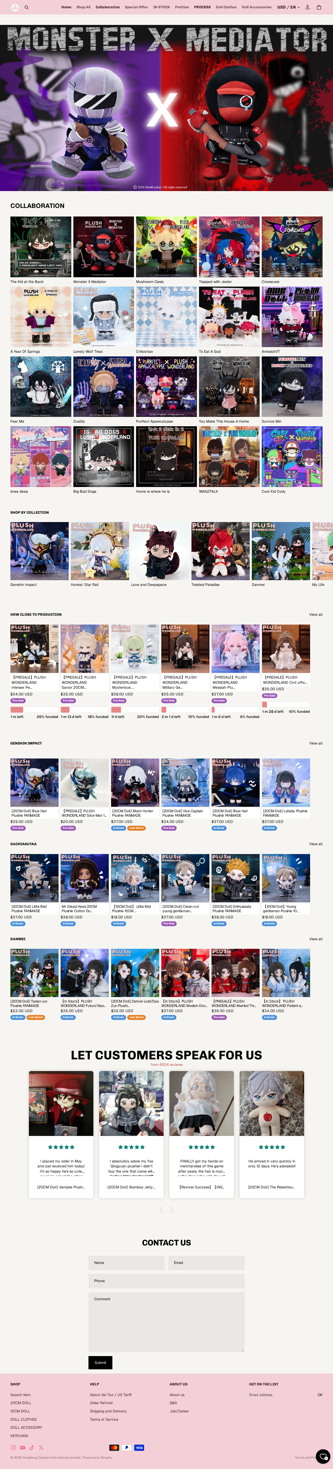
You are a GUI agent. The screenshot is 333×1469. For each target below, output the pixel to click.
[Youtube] (23, 1448)
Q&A (173, 1403)
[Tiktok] (32, 1448)
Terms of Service (104, 1419)
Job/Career (179, 1411)
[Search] (26, 7)
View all (316, 614)
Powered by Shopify (97, 1458)
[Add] (101, 798)
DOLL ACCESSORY (26, 1427)
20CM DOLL (20, 1403)
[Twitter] (41, 1448)
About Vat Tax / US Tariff (111, 1394)
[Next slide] (317, 554)
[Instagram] (13, 1448)
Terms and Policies (309, 1458)
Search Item (20, 1394)
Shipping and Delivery (108, 1411)
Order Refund (101, 1403)
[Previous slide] (177, 973)
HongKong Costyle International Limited (51, 1458)
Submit (100, 1362)
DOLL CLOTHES (23, 1419)
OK (320, 1394)
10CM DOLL (20, 1411)
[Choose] (50, 664)
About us (177, 1394)
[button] (162, 1209)
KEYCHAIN (19, 1435)
